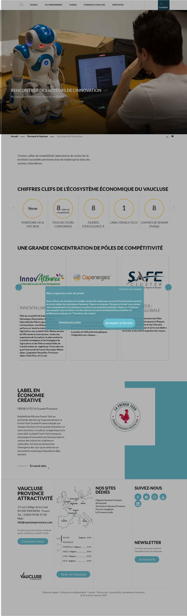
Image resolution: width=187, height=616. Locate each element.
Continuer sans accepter (130, 289)
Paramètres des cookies (70, 322)
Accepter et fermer (119, 323)
